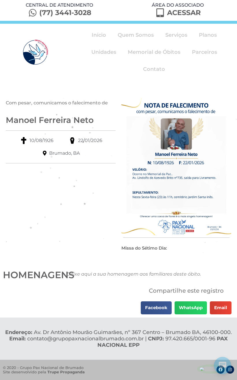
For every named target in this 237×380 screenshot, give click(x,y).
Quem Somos (136, 35)
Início (99, 35)
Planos (208, 35)
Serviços (176, 35)
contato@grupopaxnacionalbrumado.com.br (85, 338)
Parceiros (204, 52)
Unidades (103, 52)
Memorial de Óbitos (154, 52)
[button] (156, 307)
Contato (154, 69)
